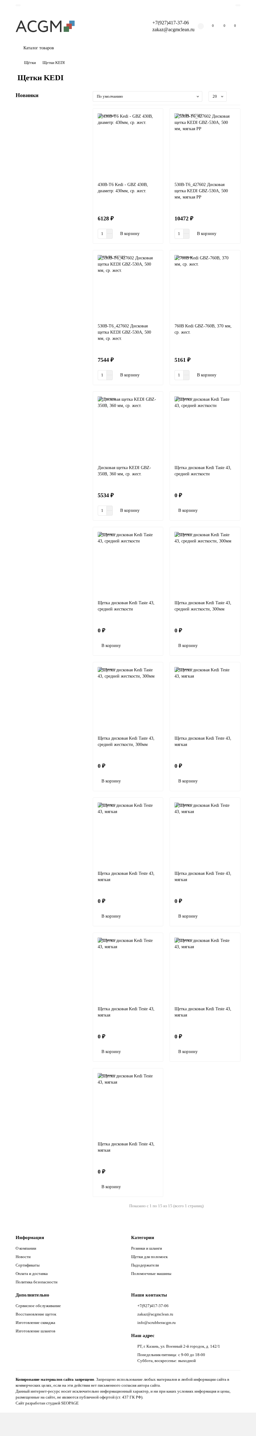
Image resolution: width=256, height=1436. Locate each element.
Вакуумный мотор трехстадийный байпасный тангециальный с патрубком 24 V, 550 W (49, 328)
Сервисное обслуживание (38, 1305)
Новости (23, 1256)
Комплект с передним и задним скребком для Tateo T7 (47, 416)
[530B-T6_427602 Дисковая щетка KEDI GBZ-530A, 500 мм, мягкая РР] (205, 145)
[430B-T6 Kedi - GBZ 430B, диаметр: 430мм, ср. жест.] (128, 145)
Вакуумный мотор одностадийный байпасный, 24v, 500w (50, 603)
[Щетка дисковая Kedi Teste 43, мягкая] (205, 699)
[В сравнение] (81, 123)
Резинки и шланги (146, 1248)
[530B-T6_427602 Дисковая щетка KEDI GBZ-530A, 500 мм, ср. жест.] (128, 287)
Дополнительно (32, 1294)
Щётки (30, 62)
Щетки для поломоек (149, 1256)
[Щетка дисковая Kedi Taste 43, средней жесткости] (205, 428)
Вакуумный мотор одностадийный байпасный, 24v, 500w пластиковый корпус (50, 884)
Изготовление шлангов (35, 1331)
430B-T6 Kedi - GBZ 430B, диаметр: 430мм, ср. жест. (123, 187)
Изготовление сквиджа (35, 1322)
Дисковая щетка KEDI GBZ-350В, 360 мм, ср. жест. (124, 470)
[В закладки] (81, 111)
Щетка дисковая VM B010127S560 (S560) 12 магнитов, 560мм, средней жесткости (49, 697)
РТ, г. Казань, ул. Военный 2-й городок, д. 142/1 (178, 1346)
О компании (26, 1248)
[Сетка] (236, 96)
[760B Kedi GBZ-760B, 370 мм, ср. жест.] (205, 287)
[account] (237, 5)
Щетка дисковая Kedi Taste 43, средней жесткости (203, 470)
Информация (30, 1237)
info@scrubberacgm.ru (156, 1322)
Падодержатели (145, 1265)
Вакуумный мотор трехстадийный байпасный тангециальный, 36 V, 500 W (49, 509)
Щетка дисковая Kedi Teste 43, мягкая (203, 741)
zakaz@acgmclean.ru (173, 29)
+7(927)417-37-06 (170, 22)
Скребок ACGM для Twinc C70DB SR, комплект (49, 971)
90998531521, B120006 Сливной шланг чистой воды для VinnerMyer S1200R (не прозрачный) (50, 141)
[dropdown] (18, 5)
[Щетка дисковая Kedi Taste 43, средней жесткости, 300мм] (205, 563)
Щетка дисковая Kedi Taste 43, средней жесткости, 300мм (203, 605)
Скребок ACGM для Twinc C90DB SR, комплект (49, 228)
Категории (142, 1237)
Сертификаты (28, 1265)
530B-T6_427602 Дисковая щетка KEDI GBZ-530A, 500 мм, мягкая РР (201, 190)
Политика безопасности (36, 1282)
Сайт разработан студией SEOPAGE (47, 1403)
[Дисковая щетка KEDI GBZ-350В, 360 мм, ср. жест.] (128, 428)
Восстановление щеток (36, 1314)
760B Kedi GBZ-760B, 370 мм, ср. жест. (203, 329)
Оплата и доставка (32, 1273)
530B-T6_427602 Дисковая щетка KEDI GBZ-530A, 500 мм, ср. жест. (124, 332)
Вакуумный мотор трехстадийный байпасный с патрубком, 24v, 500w (50, 790)
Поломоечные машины (151, 1273)
